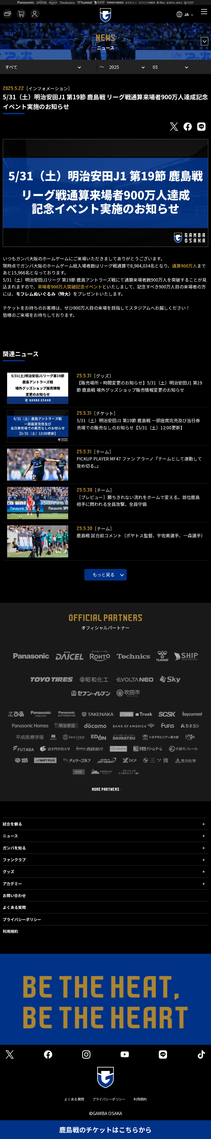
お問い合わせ (14, 895)
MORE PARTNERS (105, 789)
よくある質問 (14, 907)
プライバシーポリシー (22, 919)
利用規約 (10, 931)
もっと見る (104, 574)
